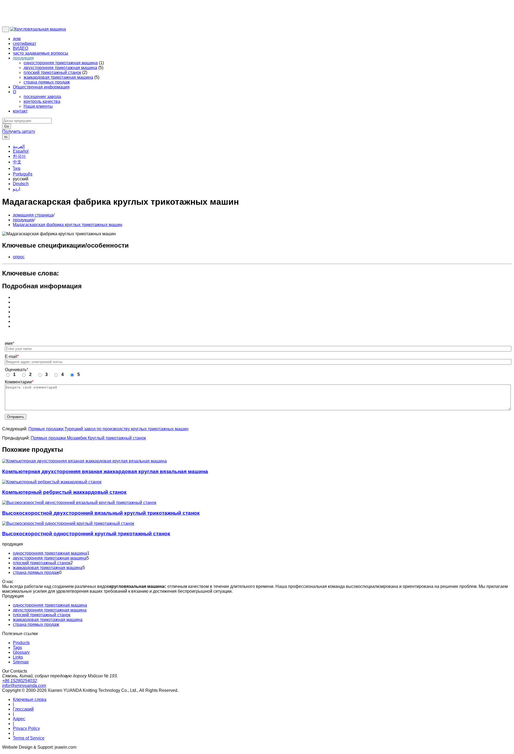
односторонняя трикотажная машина (61, 63)
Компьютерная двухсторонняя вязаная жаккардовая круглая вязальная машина (105, 471)
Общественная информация (41, 87)
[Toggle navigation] (5, 29)
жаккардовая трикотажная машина (58, 77)
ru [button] (5, 137)
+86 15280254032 (19, 680)
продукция (23, 58)
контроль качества (42, 101)
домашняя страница (33, 215)
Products (21, 642)
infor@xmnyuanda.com (24, 685)
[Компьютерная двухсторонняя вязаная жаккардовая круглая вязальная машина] (84, 461)
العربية (19, 146)
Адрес (19, 718)
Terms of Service (28, 738)
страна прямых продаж (47, 82)
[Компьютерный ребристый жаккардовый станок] (51, 482)
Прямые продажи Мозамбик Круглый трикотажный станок (88, 438)
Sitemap (21, 662)
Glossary (21, 652)
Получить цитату (18, 131)
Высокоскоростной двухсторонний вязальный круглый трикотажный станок (101, 513)
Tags (17, 647)
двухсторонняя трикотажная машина (60, 67)
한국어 (19, 156)
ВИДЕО (20, 48)
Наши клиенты (38, 106)
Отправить (15, 417)
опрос (19, 257)
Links (18, 657)
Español (21, 151)
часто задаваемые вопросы (40, 53)
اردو (16, 188)
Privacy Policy (26, 728)
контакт (20, 111)
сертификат (24, 43)
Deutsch (21, 183)
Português (22, 174)
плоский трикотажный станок (52, 72)
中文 (17, 162)
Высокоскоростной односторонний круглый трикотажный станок (86, 533)
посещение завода (42, 96)
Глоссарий (23, 709)
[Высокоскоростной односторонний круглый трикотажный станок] (68, 523)
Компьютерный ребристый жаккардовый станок (64, 492)
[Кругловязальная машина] (38, 29)
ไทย (16, 168)
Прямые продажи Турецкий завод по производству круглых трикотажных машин (108, 429)
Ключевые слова (29, 699)
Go (6, 126)
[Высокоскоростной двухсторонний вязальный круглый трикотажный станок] (79, 502)
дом (17, 38)
